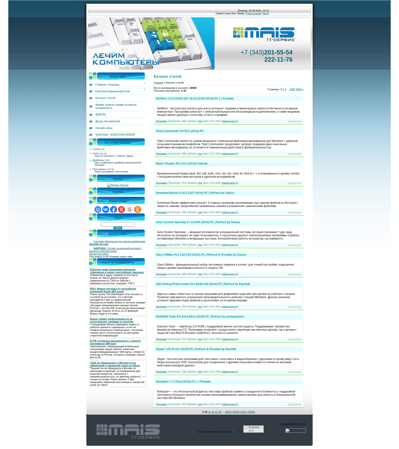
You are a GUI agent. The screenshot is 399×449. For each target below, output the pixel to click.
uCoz (234, 431)
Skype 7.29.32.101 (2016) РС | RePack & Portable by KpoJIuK (196, 349)
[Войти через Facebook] (113, 209)
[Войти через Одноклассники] (137, 209)
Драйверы (98, 160)
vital (200, 121)
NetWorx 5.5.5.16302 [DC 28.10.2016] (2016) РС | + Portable (195, 98)
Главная (158, 82)
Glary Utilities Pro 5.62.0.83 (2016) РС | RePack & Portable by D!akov (201, 254)
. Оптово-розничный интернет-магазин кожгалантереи (115, 249)
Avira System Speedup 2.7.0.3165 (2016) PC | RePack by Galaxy (198, 222)
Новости (97, 153)
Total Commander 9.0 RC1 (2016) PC (180, 131)
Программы (99, 169)
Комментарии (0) (230, 121)
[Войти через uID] (97, 209)
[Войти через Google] (129, 209)
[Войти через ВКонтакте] (105, 209)
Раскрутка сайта (99, 253)
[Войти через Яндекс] (121, 209)
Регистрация (253, 13)
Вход (266, 13)
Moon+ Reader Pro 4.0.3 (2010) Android (181, 163)
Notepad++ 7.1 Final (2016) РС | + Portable (183, 381)
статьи (96, 149)
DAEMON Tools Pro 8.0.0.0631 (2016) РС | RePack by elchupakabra (200, 316)
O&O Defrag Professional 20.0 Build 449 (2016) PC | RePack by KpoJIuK (203, 284)
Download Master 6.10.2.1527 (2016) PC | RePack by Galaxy (195, 193)
